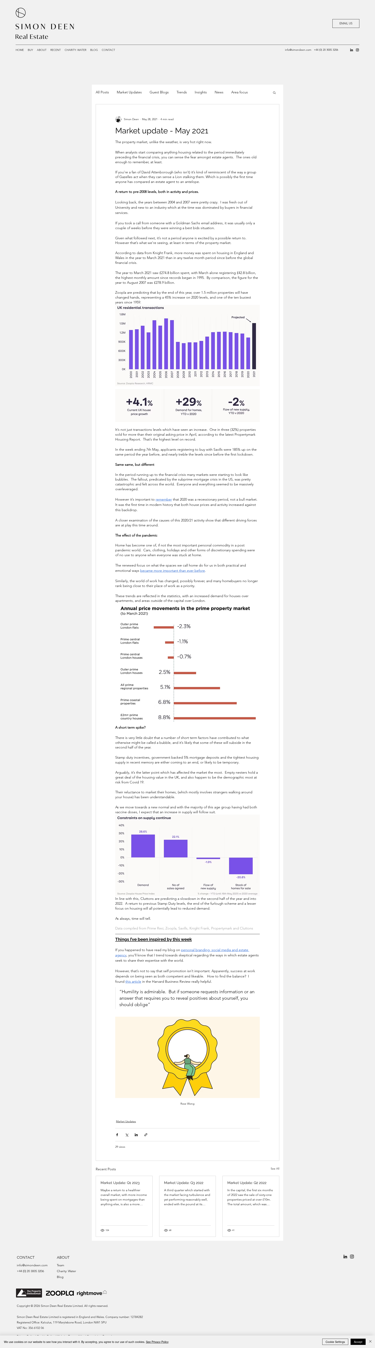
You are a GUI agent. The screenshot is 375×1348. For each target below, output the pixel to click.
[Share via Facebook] (117, 1135)
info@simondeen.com (298, 49)
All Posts (102, 92)
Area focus (239, 92)
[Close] (370, 1342)
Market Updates (129, 92)
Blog (60, 1277)
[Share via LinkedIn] (136, 1135)
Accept (358, 1342)
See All (275, 1168)
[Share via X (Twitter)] (127, 1135)
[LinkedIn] (352, 50)
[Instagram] (357, 50)
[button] (55, 50)
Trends (182, 92)
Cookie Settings (335, 1342)
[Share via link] (146, 1135)
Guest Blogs (159, 92)
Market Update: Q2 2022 (246, 1183)
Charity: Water (66, 1271)
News (219, 92)
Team (60, 1265)
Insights (201, 92)
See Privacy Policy (157, 1342)
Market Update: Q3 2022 (183, 1183)
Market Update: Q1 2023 (120, 1183)
